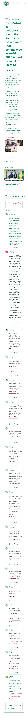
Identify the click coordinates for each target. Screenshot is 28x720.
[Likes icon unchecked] (9, 247)
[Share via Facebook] (6, 157)
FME (12, 11)
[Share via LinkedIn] (12, 157)
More (16, 11)
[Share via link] (16, 157)
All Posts (6, 11)
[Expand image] (8, 143)
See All (21, 167)
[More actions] (22, 19)
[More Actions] (22, 214)
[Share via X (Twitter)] (9, 157)
